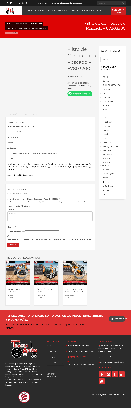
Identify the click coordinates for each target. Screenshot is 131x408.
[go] (123, 3)
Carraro (106, 81)
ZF (104, 194)
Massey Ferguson (110, 146)
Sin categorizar (109, 173)
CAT (104, 93)
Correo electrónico (16, 231)
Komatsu (107, 130)
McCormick (107, 154)
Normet (106, 169)
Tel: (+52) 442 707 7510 (15, 167)
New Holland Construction (107, 164)
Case (7, 369)
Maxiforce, (13, 382)
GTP (78, 86)
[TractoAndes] (102, 374)
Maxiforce (107, 150)
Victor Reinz (108, 186)
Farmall (106, 105)
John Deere (107, 122)
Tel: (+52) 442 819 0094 (79, 164)
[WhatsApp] (26, 3)
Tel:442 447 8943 (107, 356)
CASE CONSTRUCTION (112, 85)
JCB (104, 117)
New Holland (85, 86)
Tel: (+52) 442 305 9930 (78, 167)
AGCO (105, 77)
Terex (105, 178)
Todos (69, 88)
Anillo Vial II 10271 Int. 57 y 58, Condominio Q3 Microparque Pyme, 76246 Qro (110, 348)
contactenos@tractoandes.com (21, 175)
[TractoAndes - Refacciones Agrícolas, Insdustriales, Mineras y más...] (24, 349)
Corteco (106, 97)
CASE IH (106, 89)
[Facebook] (7, 3)
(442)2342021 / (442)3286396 (69, 3)
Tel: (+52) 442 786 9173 (58, 167)
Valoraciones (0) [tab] (30, 114)
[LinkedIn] (19, 3)
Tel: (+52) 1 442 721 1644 (37, 167)
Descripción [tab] (13, 114)
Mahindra (107, 142)
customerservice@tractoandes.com (81, 351)
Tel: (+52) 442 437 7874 (15, 169)
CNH (15, 371)
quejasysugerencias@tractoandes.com (81, 364)
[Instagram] (11, 3)
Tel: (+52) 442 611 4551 (17, 164)
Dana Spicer (108, 101)
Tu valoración (13, 209)
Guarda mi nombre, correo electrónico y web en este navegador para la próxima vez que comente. (49, 239)
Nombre (11, 227)
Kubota (106, 134)
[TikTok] (15, 3)
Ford (105, 109)
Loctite (106, 138)
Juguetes (106, 126)
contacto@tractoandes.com (77, 346)
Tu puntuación (14, 206)
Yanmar (106, 190)
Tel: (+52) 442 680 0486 (38, 164)
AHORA (118, 11)
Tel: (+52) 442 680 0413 (58, 164)
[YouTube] (23, 3)
